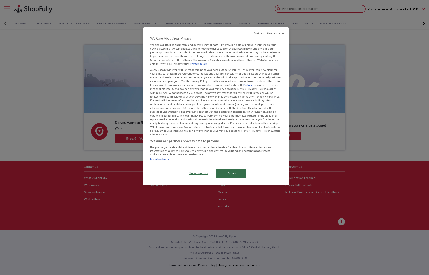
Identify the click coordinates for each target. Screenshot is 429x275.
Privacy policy (198, 64)
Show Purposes (198, 173)
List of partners (159, 159)
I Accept (231, 173)
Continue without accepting (269, 33)
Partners (248, 85)
